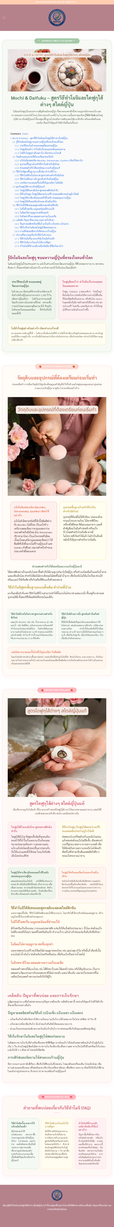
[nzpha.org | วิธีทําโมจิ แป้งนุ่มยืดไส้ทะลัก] (57, 17)
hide (25, 133)
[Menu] (4, 17)
